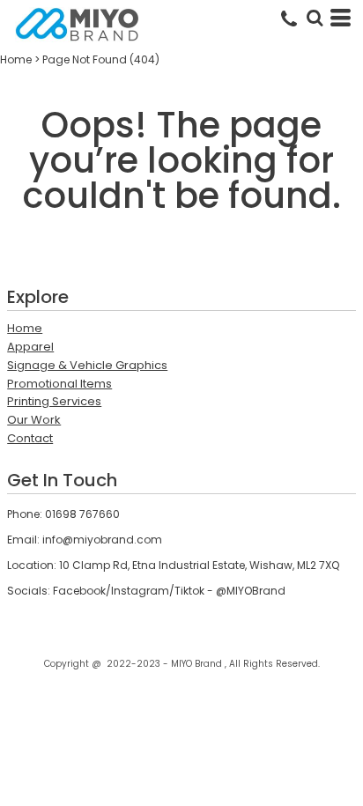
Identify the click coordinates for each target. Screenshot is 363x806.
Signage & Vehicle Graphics (87, 365)
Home (16, 59)
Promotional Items (59, 383)
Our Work (34, 419)
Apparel (30, 346)
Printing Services (54, 401)
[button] (314, 17)
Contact (30, 438)
